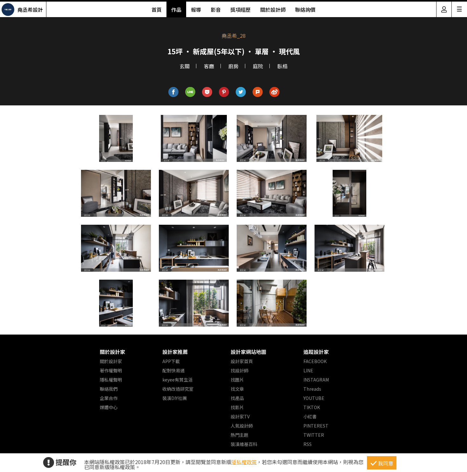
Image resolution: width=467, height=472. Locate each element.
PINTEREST (315, 425)
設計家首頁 (242, 361)
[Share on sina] (274, 92)
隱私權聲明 (111, 379)
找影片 (237, 407)
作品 (176, 9)
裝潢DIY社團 (174, 398)
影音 (216, 9)
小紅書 (310, 416)
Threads (312, 389)
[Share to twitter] (241, 92)
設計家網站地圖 (248, 352)
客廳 (209, 66)
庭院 (258, 66)
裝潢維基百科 (244, 444)
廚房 (233, 66)
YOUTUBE (313, 398)
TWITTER (313, 435)
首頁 (157, 9)
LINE (308, 370)
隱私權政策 (244, 462)
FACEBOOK (315, 361)
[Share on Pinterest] (224, 92)
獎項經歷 (240, 9)
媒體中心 (109, 407)
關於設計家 (112, 352)
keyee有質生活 (177, 379)
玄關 (184, 66)
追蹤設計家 (316, 352)
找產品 (237, 398)
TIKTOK (311, 407)
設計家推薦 (175, 352)
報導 (196, 9)
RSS (307, 444)
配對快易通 (173, 370)
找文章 (237, 389)
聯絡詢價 (305, 9)
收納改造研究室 (177, 389)
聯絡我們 (109, 389)
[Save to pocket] (207, 92)
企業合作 (109, 398)
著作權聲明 (111, 370)
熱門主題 (239, 435)
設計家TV (240, 416)
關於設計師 (273, 9)
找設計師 (239, 370)
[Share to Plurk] (258, 92)
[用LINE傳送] (190, 92)
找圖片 (237, 379)
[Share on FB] (173, 92)
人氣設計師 (242, 425)
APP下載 (171, 361)
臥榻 (282, 66)
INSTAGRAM (316, 379)
